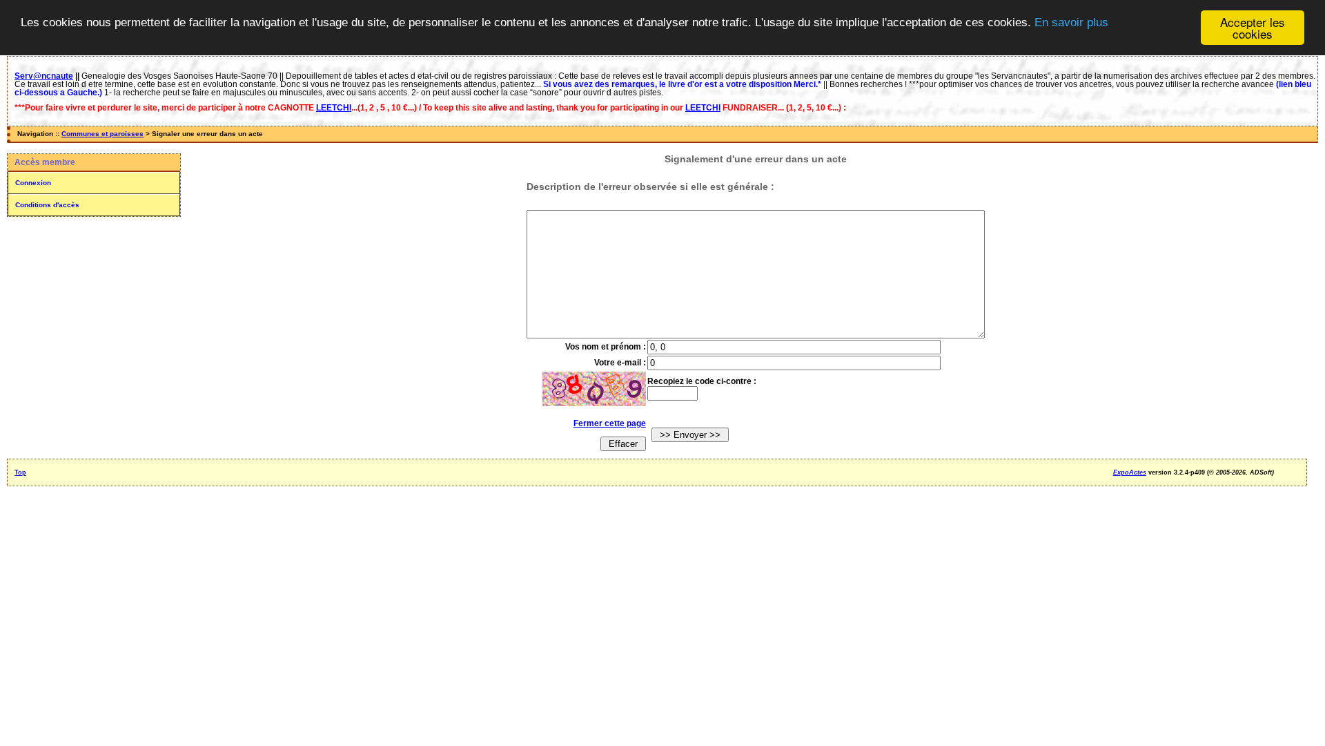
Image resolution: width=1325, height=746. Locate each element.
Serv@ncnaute (43, 76)
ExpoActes (1129, 472)
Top (20, 472)
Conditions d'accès (47, 205)
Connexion (33, 182)
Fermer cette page (609, 423)
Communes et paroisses (102, 133)
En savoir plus (1071, 22)
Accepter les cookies (1252, 27)
